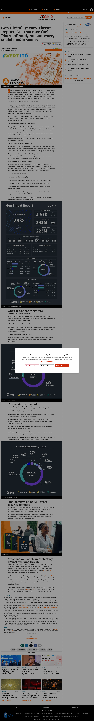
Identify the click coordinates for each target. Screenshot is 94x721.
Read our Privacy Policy (47, 361)
